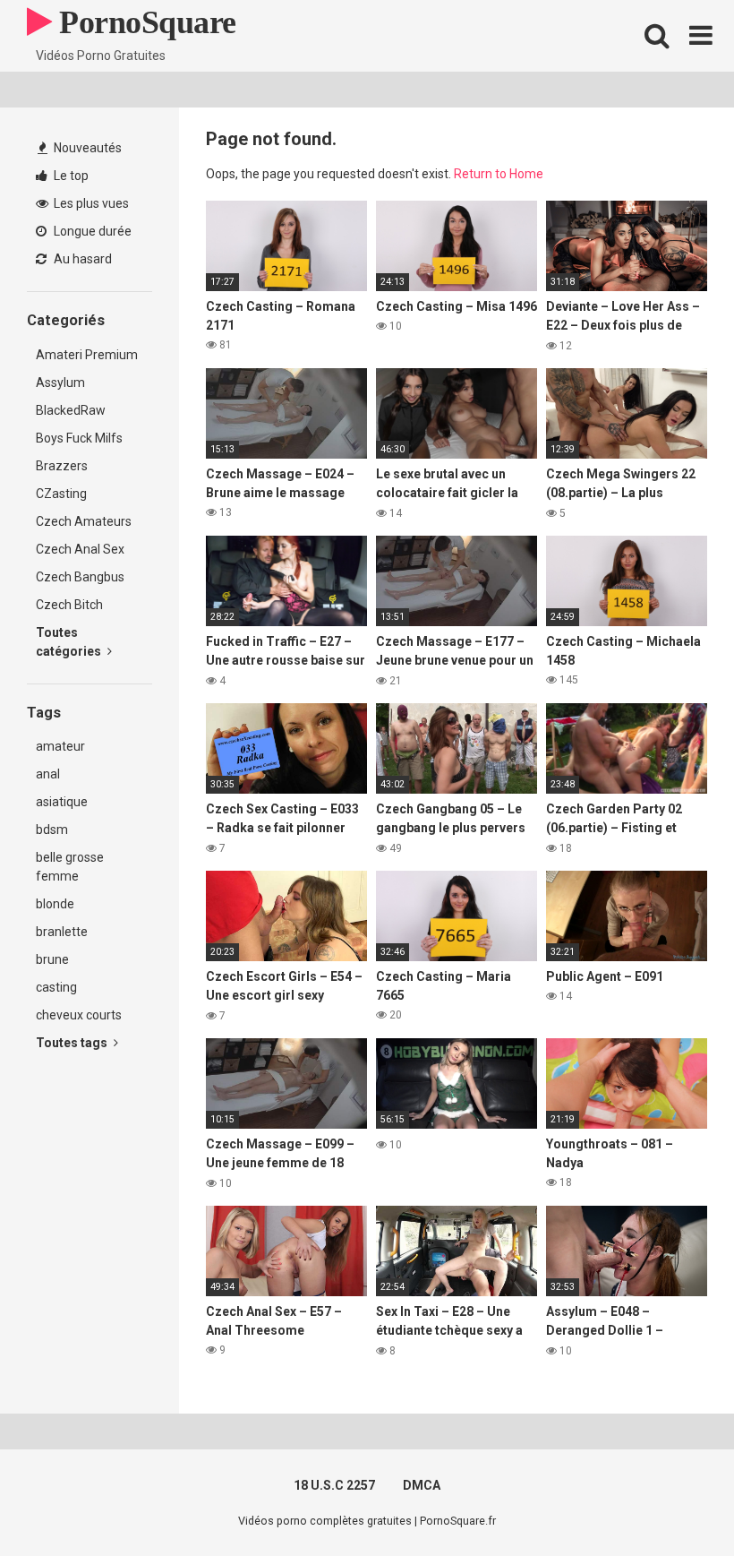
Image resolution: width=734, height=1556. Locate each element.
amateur (60, 746)
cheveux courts (79, 1015)
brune (52, 959)
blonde (55, 904)
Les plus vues (90, 203)
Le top (70, 175)
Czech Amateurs (84, 521)
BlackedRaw (71, 410)
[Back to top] (674, 1501)
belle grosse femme (70, 866)
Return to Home (498, 174)
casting (56, 987)
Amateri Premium (87, 355)
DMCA (421, 1485)
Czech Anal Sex (80, 549)
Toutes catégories (70, 641)
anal (48, 774)
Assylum (60, 382)
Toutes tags (73, 1043)
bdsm (52, 829)
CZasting (61, 493)
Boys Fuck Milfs (79, 438)
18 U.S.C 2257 (334, 1485)
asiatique (62, 802)
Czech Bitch (69, 604)
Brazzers (62, 466)
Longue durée (91, 231)
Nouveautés (86, 148)
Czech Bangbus (80, 577)
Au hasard (81, 259)
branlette (62, 931)
